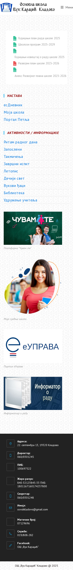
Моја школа (14, 112)
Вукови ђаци (15, 185)
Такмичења (13, 156)
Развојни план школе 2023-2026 (38, 63)
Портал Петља (16, 119)
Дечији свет (14, 178)
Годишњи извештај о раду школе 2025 (39, 57)
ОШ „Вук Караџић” (28, 547)
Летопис (11, 171)
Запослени (13, 149)
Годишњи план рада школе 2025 (39, 38)
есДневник (13, 105)
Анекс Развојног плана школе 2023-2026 (40, 76)
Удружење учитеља (20, 200)
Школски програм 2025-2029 (36, 44)
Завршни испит (17, 163)
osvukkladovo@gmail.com (32, 509)
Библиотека (14, 192)
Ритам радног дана (21, 142)
